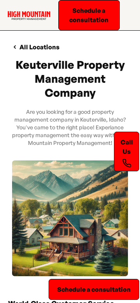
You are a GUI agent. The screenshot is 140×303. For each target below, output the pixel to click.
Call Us (127, 146)
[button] (128, 15)
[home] (27, 15)
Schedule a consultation (88, 15)
